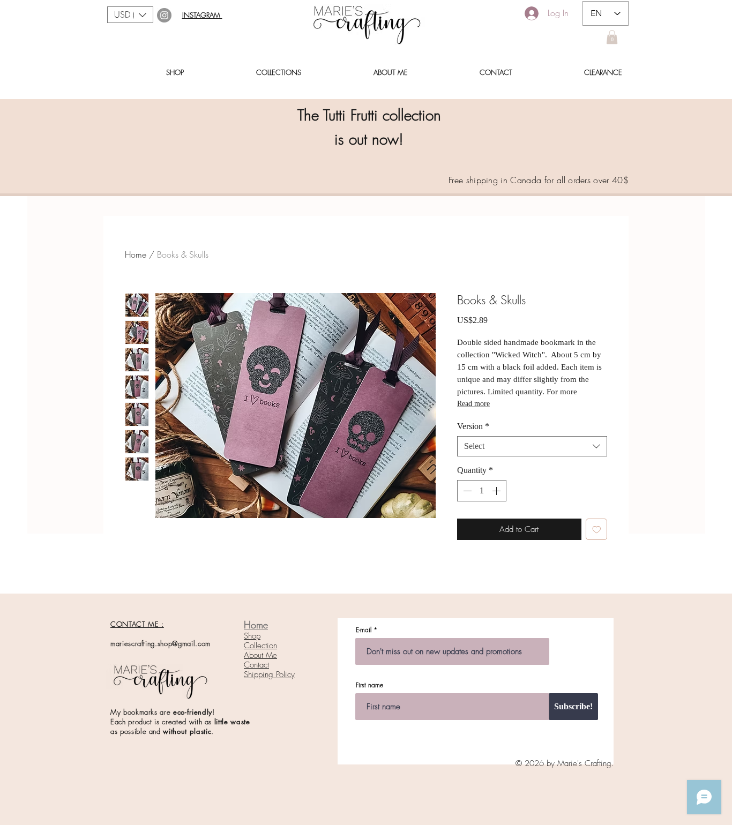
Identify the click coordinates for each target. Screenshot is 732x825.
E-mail (363, 630)
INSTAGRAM (202, 15)
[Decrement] (466, 491)
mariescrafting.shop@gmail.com (160, 643)
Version (473, 426)
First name (369, 685)
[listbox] (130, 14)
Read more (473, 404)
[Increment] (497, 491)
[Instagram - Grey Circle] (164, 15)
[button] (130, 14)
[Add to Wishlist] (597, 530)
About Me (260, 655)
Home (135, 254)
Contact (256, 664)
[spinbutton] (482, 491)
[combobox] (532, 446)
